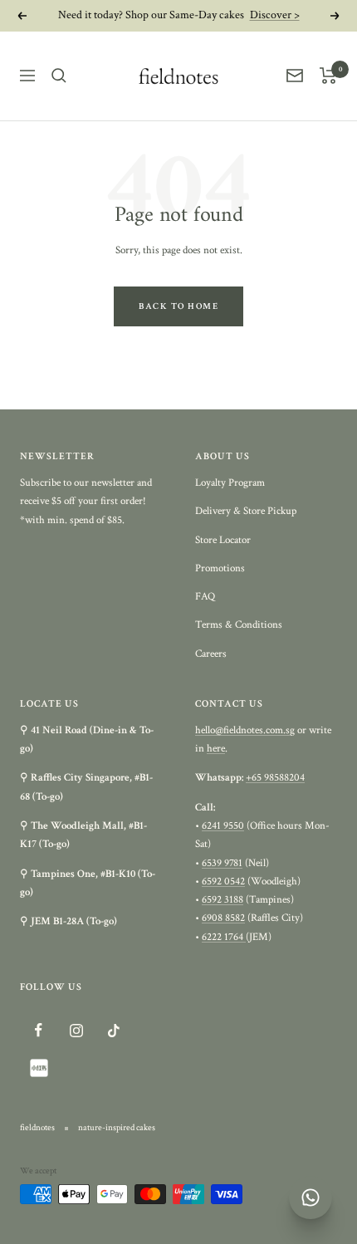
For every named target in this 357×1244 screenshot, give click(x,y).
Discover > (275, 14)
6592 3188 (222, 900)
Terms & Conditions (238, 625)
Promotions (220, 568)
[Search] (58, 75)
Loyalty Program (230, 483)
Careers (211, 654)
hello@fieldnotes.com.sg (245, 730)
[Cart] (328, 75)
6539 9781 (222, 863)
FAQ (205, 597)
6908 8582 (223, 918)
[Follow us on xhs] (38, 1067)
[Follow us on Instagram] (76, 1030)
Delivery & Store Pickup (245, 511)
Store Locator (223, 540)
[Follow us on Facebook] (38, 1030)
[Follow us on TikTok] (113, 1030)
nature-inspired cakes (116, 1128)
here (216, 749)
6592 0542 (223, 881)
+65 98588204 (275, 778)
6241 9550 (223, 826)
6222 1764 (224, 937)
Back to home (178, 306)
